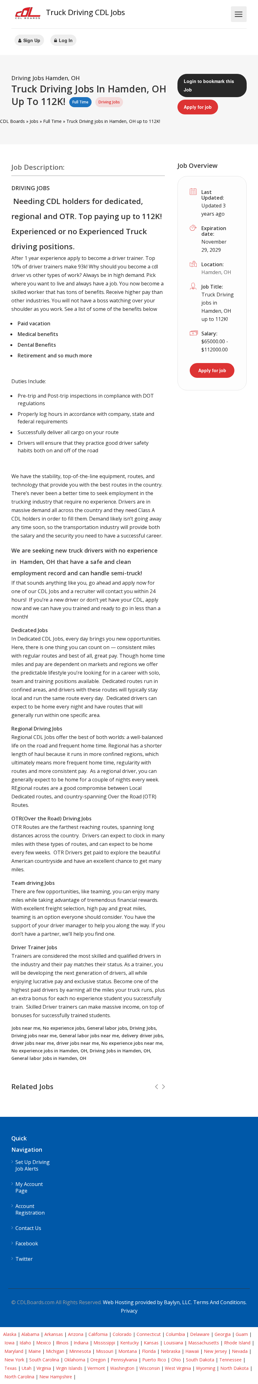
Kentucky (129, 1343)
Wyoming (205, 1368)
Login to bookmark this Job (209, 85)
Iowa (9, 1343)
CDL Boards (12, 121)
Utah (26, 1368)
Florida (149, 1351)
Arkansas (53, 1334)
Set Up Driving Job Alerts (32, 1165)
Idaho (25, 1343)
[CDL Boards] (28, 15)
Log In (65, 40)
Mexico (43, 1343)
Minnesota (80, 1351)
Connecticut (149, 1334)
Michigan (55, 1351)
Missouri (104, 1351)
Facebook (26, 1243)
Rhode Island (237, 1343)
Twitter (24, 1259)
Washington (122, 1368)
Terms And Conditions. (220, 1302)
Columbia (175, 1334)
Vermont (96, 1368)
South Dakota (200, 1360)
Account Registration (30, 1209)
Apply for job (198, 107)
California (98, 1334)
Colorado (122, 1334)
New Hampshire (55, 1377)
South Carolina (44, 1360)
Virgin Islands (69, 1368)
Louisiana (173, 1343)
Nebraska (170, 1351)
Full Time (52, 121)
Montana (127, 1351)
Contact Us (28, 1228)
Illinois (62, 1343)
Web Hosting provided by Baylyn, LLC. (147, 1302)
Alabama (30, 1334)
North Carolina (19, 1377)
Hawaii (192, 1351)
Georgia (223, 1334)
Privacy (129, 1310)
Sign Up (31, 40)
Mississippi (104, 1343)
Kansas (151, 1343)
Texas (10, 1368)
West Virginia (178, 1368)
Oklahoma (74, 1360)
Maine (34, 1351)
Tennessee (230, 1360)
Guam (242, 1334)
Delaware (200, 1334)
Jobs (34, 121)
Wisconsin (149, 1368)
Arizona (75, 1334)
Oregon (98, 1360)
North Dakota (234, 1368)
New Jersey (215, 1351)
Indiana (81, 1343)
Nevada (240, 1351)
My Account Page (29, 1187)
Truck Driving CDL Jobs (85, 12)
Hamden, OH (216, 272)
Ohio (176, 1360)
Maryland (13, 1351)
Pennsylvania (124, 1360)
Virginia (43, 1368)
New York (14, 1360)
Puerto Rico (154, 1360)
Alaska (9, 1334)
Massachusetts (203, 1343)
